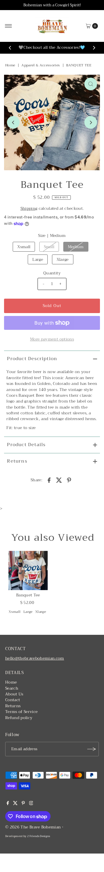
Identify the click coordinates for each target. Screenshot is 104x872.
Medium (76, 247)
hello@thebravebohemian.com (34, 658)
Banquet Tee (28, 595)
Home (10, 65)
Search (11, 688)
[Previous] (10, 48)
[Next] (94, 48)
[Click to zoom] (90, 84)
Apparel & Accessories (40, 65)
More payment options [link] (52, 339)
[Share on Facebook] (49, 480)
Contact (12, 700)
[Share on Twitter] (59, 480)
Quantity (52, 273)
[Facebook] (8, 804)
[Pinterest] (23, 804)
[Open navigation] (8, 26)
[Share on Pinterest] (69, 480)
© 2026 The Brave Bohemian (33, 827)
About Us (14, 694)
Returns (17, 461)
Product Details (26, 445)
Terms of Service (21, 711)
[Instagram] (31, 804)
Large (37, 259)
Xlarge (63, 259)
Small (49, 247)
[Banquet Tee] (28, 570)
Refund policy (18, 717)
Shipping (29, 208)
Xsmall (23, 247)
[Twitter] (15, 804)
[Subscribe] (91, 749)
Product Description (32, 359)
